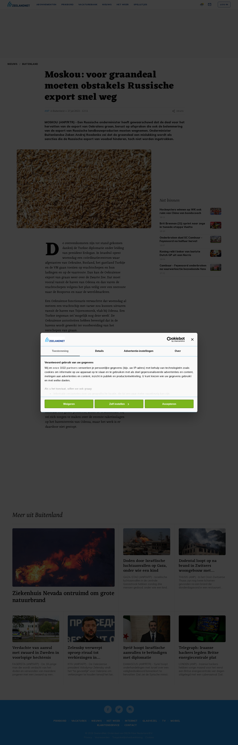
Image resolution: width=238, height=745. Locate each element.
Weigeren (69, 403)
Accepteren (169, 403)
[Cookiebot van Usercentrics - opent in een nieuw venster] (169, 339)
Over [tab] (178, 350)
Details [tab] (99, 350)
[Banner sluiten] (192, 339)
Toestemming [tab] (60, 350)
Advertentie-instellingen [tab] (138, 350)
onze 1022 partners (65, 367)
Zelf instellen (117, 403)
